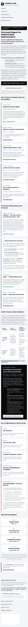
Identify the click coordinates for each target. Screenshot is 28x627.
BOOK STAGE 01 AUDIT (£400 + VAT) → (14, 83)
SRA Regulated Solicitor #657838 (12, 5)
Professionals (5, 14)
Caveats (3, 8)
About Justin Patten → (9, 569)
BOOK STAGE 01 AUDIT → (8, 234)
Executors (4, 11)
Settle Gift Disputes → (8, 199)
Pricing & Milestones (7, 17)
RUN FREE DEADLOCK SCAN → (14, 88)
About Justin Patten (7, 601)
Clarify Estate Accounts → (9, 179)
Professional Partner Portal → (13, 416)
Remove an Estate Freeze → (9, 121)
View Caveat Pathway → (8, 286)
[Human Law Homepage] (2, 4)
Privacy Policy (5, 607)
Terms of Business (6, 610)
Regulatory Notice (6, 604)
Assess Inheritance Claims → (9, 159)
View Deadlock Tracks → (8, 305)
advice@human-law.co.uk (14, 593)
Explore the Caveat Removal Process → (10, 360)
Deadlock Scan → (6, 20)
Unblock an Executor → (8, 139)
